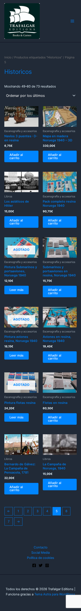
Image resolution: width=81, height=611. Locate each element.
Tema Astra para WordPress (54, 594)
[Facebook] (34, 565)
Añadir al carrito (16, 156)
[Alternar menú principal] (72, 21)
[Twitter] (41, 565)
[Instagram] (47, 565)
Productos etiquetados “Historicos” (38, 57)
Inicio (7, 57)
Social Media (40, 553)
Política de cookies (40, 558)
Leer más (17, 290)
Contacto (41, 547)
